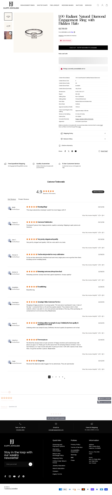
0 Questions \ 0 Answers (7, 400)
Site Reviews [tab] (12, 199)
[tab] (4, 407)
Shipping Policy (58, 458)
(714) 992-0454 (20, 430)
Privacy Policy (75, 444)
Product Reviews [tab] (23, 199)
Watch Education (58, 468)
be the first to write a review (56, 418)
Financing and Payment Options (59, 445)
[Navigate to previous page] (47, 378)
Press (73, 460)
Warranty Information (57, 450)
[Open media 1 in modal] (33, 33)
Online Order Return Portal (59, 462)
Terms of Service (76, 447)
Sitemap (74, 455)
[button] (104, 402)
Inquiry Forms (57, 474)
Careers (55, 471)
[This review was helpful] (99, 215)
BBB (72, 457)
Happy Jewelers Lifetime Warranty (84, 119)
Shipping (61, 35)
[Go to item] (8, 17)
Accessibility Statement (75, 451)
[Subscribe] (30, 464)
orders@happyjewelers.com (56, 430)
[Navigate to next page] (65, 378)
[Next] (48, 35)
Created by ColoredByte (11, 488)
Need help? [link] (104, 151)
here (101, 125)
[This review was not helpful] (102, 215)
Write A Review (98, 192)
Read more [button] (52, 311)
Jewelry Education (59, 466)
